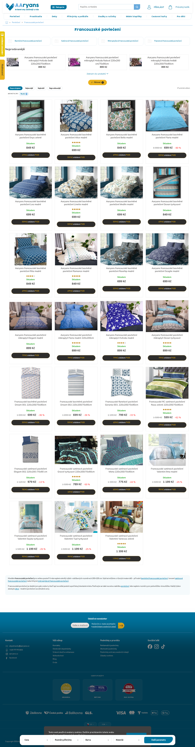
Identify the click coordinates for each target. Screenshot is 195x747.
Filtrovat (98, 82)
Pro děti (181, 16)
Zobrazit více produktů (96, 74)
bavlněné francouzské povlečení (154, 578)
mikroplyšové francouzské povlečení (53, 581)
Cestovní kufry (159, 16)
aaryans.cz (13, 654)
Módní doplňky (134, 16)
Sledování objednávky (62, 649)
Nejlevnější (29, 88)
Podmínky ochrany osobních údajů (114, 652)
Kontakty (56, 645)
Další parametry (158, 740)
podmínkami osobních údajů (104, 627)
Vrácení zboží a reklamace (63, 652)
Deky (54, 16)
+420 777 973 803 (16, 650)
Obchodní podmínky (108, 649)
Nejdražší (41, 88)
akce (17, 589)
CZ (91, 724)
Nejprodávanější (55, 88)
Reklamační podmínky (109, 645)
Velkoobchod (58, 656)
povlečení (125, 586)
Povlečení (15, 16)
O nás (55, 662)
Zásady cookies (106, 656)
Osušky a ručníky (107, 16)
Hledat (137, 7)
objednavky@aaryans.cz (19, 646)
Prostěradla (36, 16)
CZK (103, 724)
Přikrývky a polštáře (77, 16)
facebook (13, 658)
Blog (55, 659)
